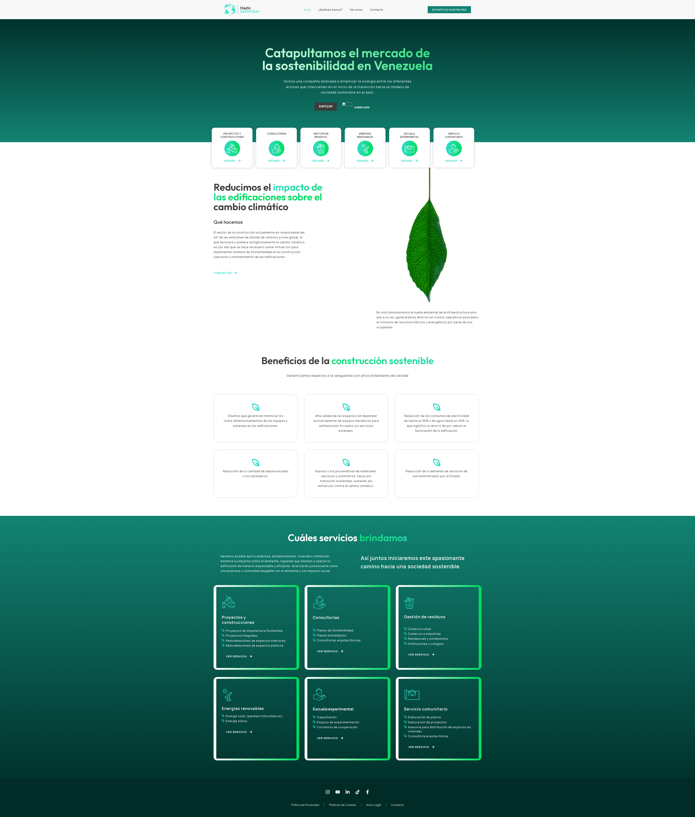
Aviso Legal (373, 805)
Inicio (307, 9)
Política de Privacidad (305, 805)
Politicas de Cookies (342, 805)
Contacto (376, 9)
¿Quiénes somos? (330, 9)
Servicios (356, 9)
